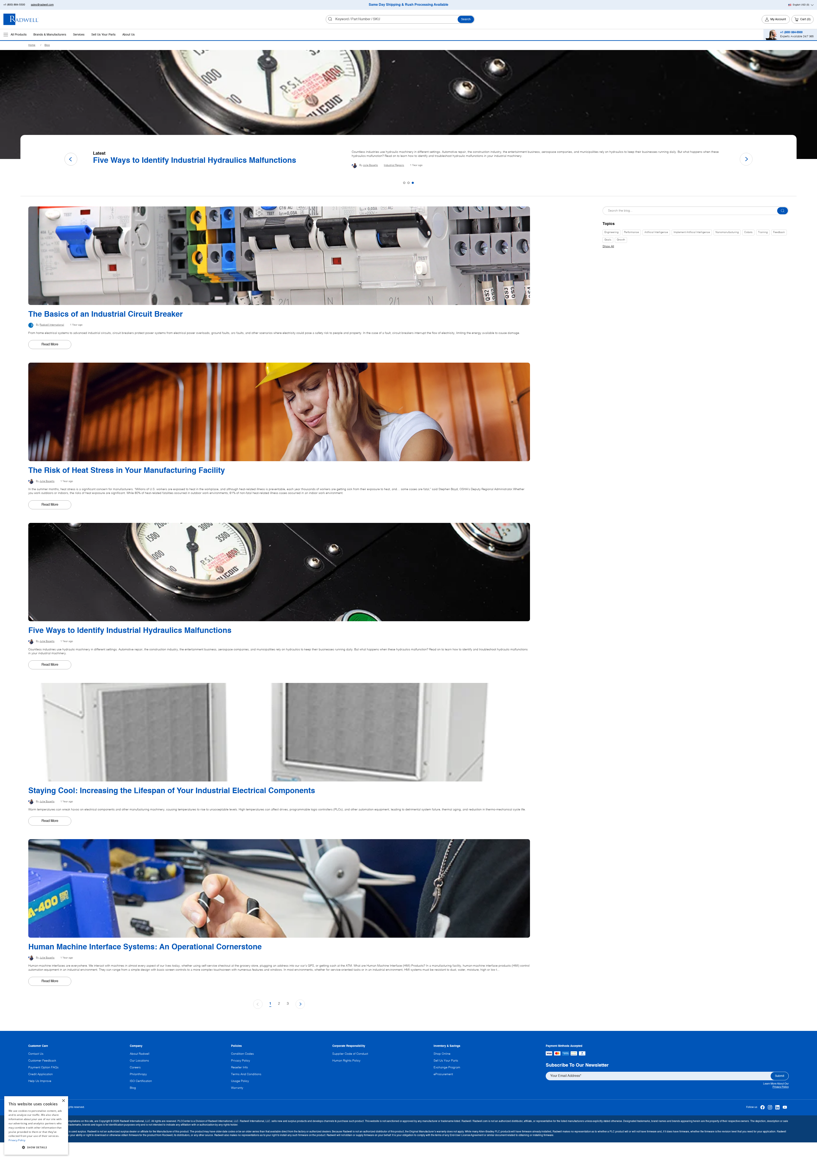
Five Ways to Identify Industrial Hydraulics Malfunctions (129, 631)
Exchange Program (447, 1067)
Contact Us (35, 1053)
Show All (608, 246)
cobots (748, 232)
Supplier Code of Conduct (350, 1053)
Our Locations (139, 1060)
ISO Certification (141, 1081)
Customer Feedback (42, 1060)
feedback (779, 232)
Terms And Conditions (246, 1074)
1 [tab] (404, 183)
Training (763, 232)
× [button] (63, 1100)
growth (621, 240)
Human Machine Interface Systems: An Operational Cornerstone (145, 947)
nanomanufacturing (727, 232)
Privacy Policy (781, 1087)
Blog (47, 45)
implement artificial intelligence (692, 232)
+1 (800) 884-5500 (14, 5)
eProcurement (443, 1074)
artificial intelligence (656, 232)
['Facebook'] (762, 1107)
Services (78, 34)
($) (801, 5)
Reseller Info (239, 1067)
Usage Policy (240, 1081)
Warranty (237, 1087)
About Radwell (139, 1053)
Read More (49, 344)
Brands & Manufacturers (49, 34)
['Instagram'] (770, 1107)
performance (631, 232)
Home (31, 45)
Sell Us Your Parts (103, 34)
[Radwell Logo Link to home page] (21, 19)
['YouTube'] (785, 1107)
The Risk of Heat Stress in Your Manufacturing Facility (191, 161)
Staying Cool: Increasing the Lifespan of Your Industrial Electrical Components (171, 791)
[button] (36, 1147)
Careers (135, 1067)
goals (607, 240)
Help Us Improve (39, 1081)
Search (466, 19)
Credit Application (40, 1074)
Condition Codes (242, 1053)
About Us (128, 34)
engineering (611, 232)
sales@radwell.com (42, 5)
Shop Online (442, 1053)
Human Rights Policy (346, 1060)
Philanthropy (138, 1074)
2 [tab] (408, 183)
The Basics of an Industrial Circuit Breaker (105, 314)
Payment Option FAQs (43, 1067)
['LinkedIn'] (777, 1107)
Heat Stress (390, 167)
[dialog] (36, 1125)
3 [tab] (413, 183)
